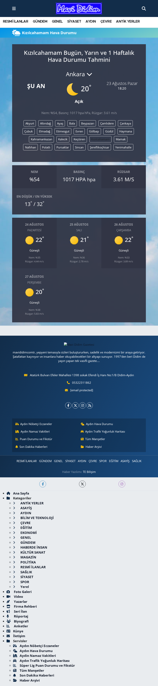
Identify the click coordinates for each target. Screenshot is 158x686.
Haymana (125, 131)
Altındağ (45, 123)
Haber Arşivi (94, 447)
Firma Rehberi (25, 606)
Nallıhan (30, 147)
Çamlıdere (107, 123)
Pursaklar (62, 147)
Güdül (109, 131)
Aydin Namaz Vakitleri (35, 431)
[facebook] (42, 484)
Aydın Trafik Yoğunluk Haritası (105, 431)
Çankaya (125, 123)
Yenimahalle (123, 147)
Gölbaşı (94, 131)
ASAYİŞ (125, 461)
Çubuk (28, 131)
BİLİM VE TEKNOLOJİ (37, 518)
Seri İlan (20, 611)
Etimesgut (62, 131)
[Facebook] (68, 405)
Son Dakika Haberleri (33, 447)
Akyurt (29, 123)
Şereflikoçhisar (99, 147)
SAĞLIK (136, 461)
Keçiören (79, 139)
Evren (79, 131)
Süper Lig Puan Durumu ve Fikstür (47, 665)
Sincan (79, 147)
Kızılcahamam (100, 139)
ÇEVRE (106, 21)
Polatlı (46, 147)
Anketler (20, 626)
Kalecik (62, 139)
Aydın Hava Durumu (99, 424)
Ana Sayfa (21, 493)
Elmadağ (44, 131)
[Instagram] (82, 405)
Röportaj (20, 616)
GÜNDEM (40, 21)
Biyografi (21, 621)
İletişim (19, 636)
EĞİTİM (113, 461)
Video (18, 596)
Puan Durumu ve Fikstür (36, 439)
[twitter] (82, 484)
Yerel (24, 586)
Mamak (121, 139)
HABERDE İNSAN (33, 547)
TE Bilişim (89, 472)
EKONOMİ (28, 532)
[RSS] (90, 405)
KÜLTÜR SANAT (32, 552)
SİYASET (74, 21)
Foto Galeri (22, 591)
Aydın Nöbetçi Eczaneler (36, 424)
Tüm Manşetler (95, 439)
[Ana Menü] (14, 8)
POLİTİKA (28, 562)
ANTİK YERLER (128, 21)
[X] (75, 405)
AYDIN (91, 21)
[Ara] (144, 8)
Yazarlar (20, 601)
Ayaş (60, 123)
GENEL (57, 21)
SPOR (103, 461)
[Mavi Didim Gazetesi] (79, 8)
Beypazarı (87, 123)
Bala (72, 123)
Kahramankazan (41, 139)
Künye (18, 631)
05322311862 (81, 382)
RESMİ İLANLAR (15, 21)
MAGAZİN (28, 557)
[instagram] (121, 484)
